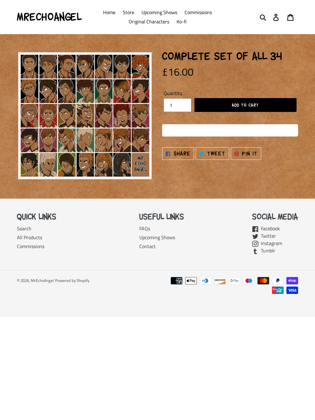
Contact (147, 246)
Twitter (267, 236)
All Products (29, 237)
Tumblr (266, 250)
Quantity (173, 93)
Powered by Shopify (72, 280)
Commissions (30, 246)
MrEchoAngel (49, 17)
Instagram (270, 243)
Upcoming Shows (157, 237)
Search (24, 228)
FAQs (144, 228)
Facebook (269, 228)
